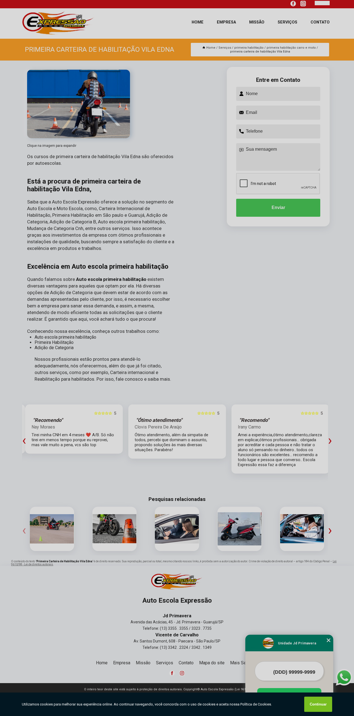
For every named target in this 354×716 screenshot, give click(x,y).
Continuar (318, 704)
